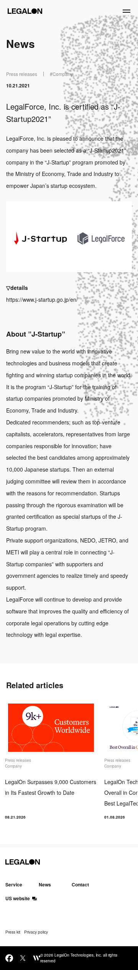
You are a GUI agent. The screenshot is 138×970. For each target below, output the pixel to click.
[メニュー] (126, 11)
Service (13, 884)
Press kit (12, 932)
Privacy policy (36, 932)
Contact (80, 884)
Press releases (21, 74)
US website (17, 898)
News (45, 884)
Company (63, 74)
